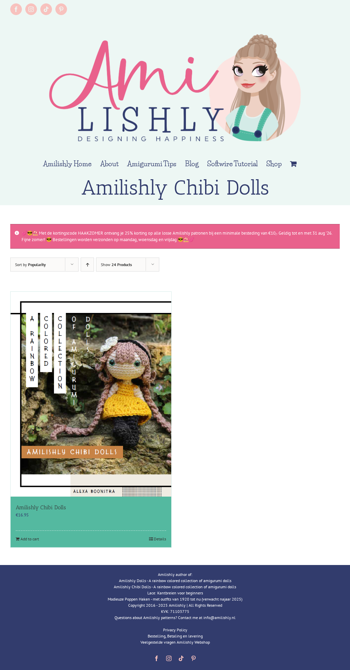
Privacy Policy (175, 629)
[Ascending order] (87, 265)
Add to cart (30, 538)
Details (160, 538)
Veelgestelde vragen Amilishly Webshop (175, 642)
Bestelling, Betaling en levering (175, 636)
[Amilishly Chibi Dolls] (91, 394)
